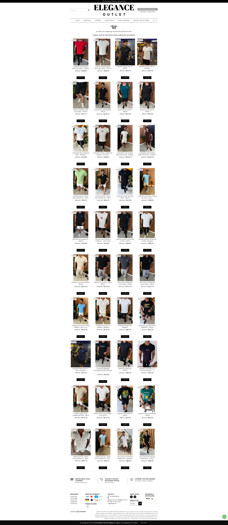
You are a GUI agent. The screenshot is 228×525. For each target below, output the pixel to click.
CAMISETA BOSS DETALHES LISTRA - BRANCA (147, 240)
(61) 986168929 (114, 496)
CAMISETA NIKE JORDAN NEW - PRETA (125, 197)
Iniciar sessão (151, 12)
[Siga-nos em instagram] (131, 496)
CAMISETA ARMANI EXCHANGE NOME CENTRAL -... (103, 370)
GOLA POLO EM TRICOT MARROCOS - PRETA (147, 457)
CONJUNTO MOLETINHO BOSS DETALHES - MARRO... (147, 154)
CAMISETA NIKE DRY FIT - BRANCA (147, 67)
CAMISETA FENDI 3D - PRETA (125, 369)
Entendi (144, 523)
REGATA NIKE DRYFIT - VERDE (125, 110)
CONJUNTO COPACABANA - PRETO (103, 110)
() (148, 9)
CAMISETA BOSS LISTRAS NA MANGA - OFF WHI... (103, 154)
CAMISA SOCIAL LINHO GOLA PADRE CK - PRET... (103, 197)
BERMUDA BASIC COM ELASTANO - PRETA (80, 110)
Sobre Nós (73, 503)
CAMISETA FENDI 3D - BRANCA (125, 326)
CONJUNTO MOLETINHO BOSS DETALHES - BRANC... (125, 154)
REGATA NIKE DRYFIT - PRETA (147, 110)
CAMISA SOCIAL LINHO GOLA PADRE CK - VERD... (80, 197)
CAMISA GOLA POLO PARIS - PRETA (103, 283)
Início (78, 20)
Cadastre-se (143, 12)
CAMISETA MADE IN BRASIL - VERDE (147, 414)
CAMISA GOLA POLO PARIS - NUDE (80, 283)
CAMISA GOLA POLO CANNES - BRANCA (103, 326)
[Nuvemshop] (78, 512)
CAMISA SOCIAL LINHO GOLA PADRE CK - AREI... (81, 457)
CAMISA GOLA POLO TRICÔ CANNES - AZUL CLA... (81, 326)
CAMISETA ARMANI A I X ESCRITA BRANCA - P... (147, 369)
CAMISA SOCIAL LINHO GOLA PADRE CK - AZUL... (103, 457)
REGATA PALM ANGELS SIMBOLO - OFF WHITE (103, 240)
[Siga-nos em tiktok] (135, 496)
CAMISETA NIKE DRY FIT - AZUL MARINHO (80, 369)
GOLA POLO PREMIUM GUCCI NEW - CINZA (125, 283)
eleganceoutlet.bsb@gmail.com (118, 500)
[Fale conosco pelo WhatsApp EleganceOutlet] (224, 517)
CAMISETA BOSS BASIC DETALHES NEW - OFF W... (103, 67)
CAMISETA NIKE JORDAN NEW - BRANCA (80, 154)
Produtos (87, 20)
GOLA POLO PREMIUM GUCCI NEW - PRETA (147, 283)
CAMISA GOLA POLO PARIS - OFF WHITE (103, 414)
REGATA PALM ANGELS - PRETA (81, 240)
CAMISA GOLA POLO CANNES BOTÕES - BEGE (81, 414)
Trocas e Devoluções (141, 20)
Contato (98, 20)
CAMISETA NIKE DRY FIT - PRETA (125, 67)
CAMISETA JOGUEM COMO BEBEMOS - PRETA (147, 326)
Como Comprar (123, 20)
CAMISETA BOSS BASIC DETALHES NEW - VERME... (81, 67)
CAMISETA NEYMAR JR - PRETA (125, 414)
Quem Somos (109, 20)
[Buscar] (88, 10)
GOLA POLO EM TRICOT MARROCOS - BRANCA (125, 457)
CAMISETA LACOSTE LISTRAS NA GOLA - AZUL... (147, 197)
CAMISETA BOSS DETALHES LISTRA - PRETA (125, 240)
